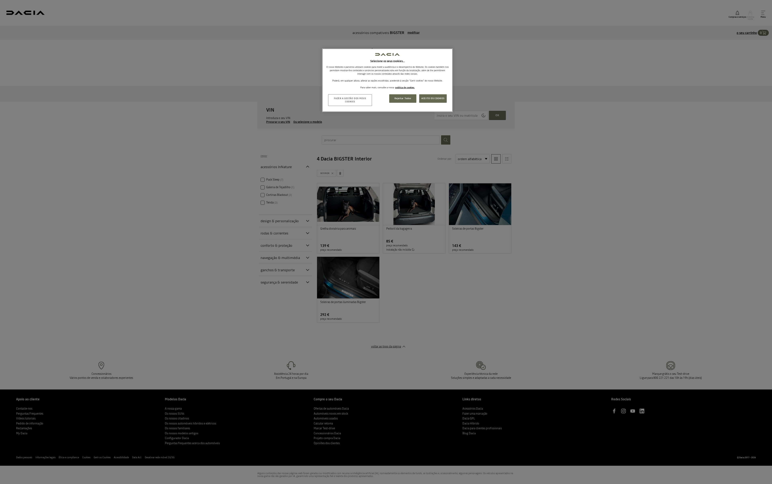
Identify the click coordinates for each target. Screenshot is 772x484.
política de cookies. (405, 87)
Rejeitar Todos (402, 98)
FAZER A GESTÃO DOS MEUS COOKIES (350, 100)
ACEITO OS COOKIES (433, 98)
